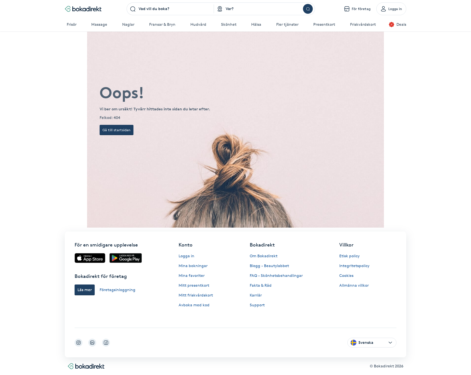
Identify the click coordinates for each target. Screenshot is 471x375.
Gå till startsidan (117, 130)
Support (257, 305)
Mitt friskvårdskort (196, 295)
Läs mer (85, 289)
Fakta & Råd (261, 285)
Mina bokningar (193, 265)
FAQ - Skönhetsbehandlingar (276, 275)
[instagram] (78, 343)
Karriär (256, 295)
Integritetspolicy (354, 265)
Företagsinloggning (117, 289)
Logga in (186, 256)
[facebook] (106, 343)
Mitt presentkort (194, 285)
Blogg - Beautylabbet (269, 265)
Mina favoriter (192, 275)
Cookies (346, 275)
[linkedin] (92, 343)
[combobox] (170, 8)
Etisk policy (349, 256)
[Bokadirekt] (83, 9)
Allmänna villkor (354, 285)
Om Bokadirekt (263, 256)
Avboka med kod (194, 305)
